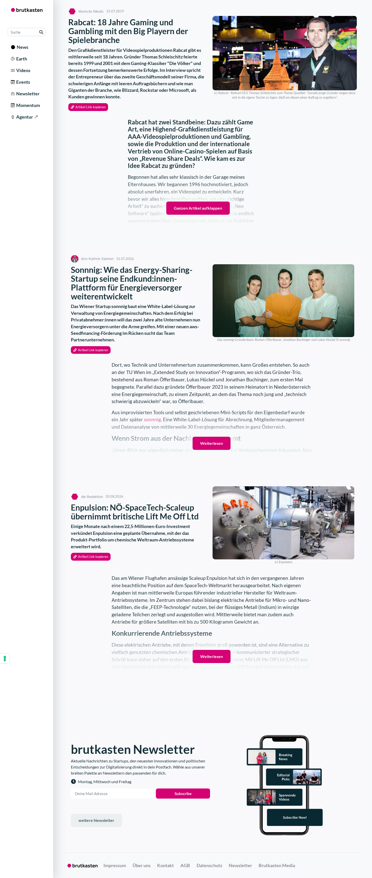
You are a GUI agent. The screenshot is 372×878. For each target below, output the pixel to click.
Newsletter (27, 93)
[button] (88, 107)
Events (22, 82)
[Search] (41, 32)
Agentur (24, 117)
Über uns (142, 865)
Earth (21, 58)
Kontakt (165, 865)
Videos (22, 70)
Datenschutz (209, 865)
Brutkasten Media (277, 865)
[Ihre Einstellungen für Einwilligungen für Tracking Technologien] (5, 658)
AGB (185, 865)
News (21, 47)
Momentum (27, 105)
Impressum (115, 865)
